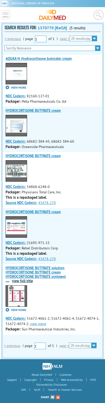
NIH (23, 390)
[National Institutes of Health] (6, 3)
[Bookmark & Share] (58, 397)
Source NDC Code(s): (21, 202)
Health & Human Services (65, 390)
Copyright (30, 380)
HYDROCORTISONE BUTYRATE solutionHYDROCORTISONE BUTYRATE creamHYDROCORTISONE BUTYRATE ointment (36, 272)
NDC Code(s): (16, 96)
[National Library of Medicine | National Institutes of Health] (52, 366)
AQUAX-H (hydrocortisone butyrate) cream (39, 58)
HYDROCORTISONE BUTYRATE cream (33, 110)
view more (38, 323)
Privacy (49, 380)
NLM (37, 390)
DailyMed (52, 15)
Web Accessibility (72, 380)
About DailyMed (42, 375)
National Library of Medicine (32, 3)
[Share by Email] (52, 397)
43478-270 (47, 202)
